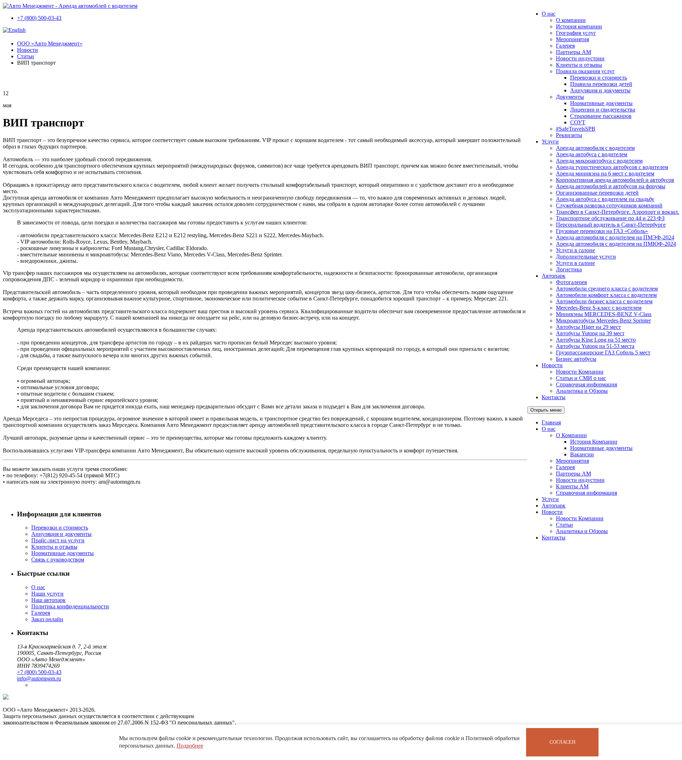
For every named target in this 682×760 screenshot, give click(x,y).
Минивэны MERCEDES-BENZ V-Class (603, 314)
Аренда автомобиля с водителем (595, 148)
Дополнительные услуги (586, 257)
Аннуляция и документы (600, 90)
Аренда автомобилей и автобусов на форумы (610, 186)
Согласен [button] (562, 742)
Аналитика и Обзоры (582, 391)
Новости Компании (579, 372)
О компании (571, 20)
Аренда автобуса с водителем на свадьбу (605, 199)
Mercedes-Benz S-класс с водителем (599, 308)
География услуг (576, 33)
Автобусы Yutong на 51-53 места (595, 346)
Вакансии (582, 454)
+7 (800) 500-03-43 (39, 18)
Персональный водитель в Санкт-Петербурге (611, 225)
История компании (579, 26)
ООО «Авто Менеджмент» (49, 43)
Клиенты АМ (572, 486)
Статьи (564, 525)
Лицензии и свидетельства (602, 110)
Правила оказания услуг (585, 71)
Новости (552, 365)
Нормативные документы (601, 103)
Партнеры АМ (573, 52)
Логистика (569, 269)
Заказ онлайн (47, 619)
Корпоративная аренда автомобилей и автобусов (615, 180)
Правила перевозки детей (601, 84)
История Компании (593, 442)
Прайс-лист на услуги (58, 540)
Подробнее (190, 746)
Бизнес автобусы (576, 359)
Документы (570, 97)
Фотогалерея (571, 282)
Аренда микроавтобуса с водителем (599, 161)
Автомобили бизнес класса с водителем (604, 301)
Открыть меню (546, 410)
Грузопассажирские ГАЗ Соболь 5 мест (603, 352)
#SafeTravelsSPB (575, 129)
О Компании (571, 435)
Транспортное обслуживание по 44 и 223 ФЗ (610, 218)
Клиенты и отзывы (579, 65)
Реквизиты (569, 135)
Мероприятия (572, 39)
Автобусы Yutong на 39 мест (590, 333)
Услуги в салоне (575, 250)
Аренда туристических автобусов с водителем (612, 167)
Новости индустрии (580, 58)
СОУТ (577, 122)
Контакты (553, 397)
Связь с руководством (57, 560)
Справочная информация (586, 384)
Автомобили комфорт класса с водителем (606, 295)
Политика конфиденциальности (70, 606)
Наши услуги (47, 594)
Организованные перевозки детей (597, 193)
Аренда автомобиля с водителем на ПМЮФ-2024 (616, 244)
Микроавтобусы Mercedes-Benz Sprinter (603, 320)
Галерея (565, 46)
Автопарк (553, 276)
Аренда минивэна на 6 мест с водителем (605, 173)
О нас (549, 14)
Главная (551, 422)
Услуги (550, 142)
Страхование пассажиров (601, 116)
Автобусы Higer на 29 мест (588, 327)
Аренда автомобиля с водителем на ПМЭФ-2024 (615, 237)
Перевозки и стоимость (598, 78)
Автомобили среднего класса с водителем (607, 289)
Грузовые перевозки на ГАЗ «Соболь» (602, 231)
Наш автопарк (48, 600)
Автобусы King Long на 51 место (596, 340)
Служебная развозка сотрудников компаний (609, 205)
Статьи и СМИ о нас (581, 378)
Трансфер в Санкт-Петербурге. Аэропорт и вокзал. (617, 212)
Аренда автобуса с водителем (591, 154)
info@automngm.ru (39, 678)
